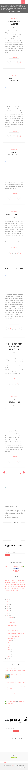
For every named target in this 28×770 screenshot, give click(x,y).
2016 (8, 606)
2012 (8, 615)
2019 (8, 599)
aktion (14, 75)
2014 (8, 611)
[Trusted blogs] (9, 703)
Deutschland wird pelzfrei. (12, 693)
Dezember (10, 617)
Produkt (7, 584)
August (9, 645)
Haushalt (16, 590)
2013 (8, 613)
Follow (21, 566)
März (9, 656)
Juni (9, 649)
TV (13, 590)
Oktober (10, 640)
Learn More (12, 12)
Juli (9, 647)
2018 (8, 602)
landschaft (21, 588)
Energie (7, 586)
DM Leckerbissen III (14, 269)
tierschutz (8, 582)
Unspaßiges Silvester (13, 619)
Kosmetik (11, 586)
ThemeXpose (14, 765)
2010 (8, 658)
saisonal (19, 582)
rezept (18, 580)
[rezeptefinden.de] (21, 701)
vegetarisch (9, 580)
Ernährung (14, 396)
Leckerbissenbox (8, 590)
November (10, 638)
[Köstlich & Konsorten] (10, 701)
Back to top (21, 767)
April (9, 654)
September (10, 643)
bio (14, 265)
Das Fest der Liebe (14, 214)
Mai (9, 651)
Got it (18, 12)
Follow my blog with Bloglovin (12, 566)
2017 (8, 604)
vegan (24, 580)
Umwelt (25, 582)
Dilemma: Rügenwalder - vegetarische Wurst (15, 682)
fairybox (16, 588)
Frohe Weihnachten (12, 625)
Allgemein (14, 18)
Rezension (19, 584)
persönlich (13, 584)
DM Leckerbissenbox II (13, 636)
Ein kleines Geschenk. (16, 675)
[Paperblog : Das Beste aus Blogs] (16, 569)
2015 (8, 608)
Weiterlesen (14, 57)
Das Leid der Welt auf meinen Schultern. (14, 346)
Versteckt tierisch (12, 622)
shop (12, 588)
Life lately (17, 586)
